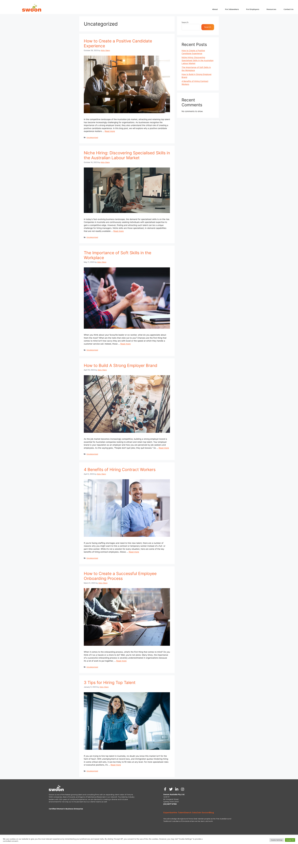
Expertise (168, 812)
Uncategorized (92, 137)
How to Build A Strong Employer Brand (120, 365)
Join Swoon (203, 812)
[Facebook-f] (165, 789)
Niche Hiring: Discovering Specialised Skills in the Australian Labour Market (127, 155)
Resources (271, 9)
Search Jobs (190, 812)
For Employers (252, 9)
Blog (211, 812)
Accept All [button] (290, 840)
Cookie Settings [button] (276, 840)
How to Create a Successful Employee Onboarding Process (120, 576)
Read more (110, 131)
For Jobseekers (232, 9)
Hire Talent (178, 812)
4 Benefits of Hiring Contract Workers (120, 469)
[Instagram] (182, 789)
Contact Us (288, 9)
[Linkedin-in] (176, 789)
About (215, 9)
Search (185, 22)
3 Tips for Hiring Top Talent (109, 682)
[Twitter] (171, 789)
